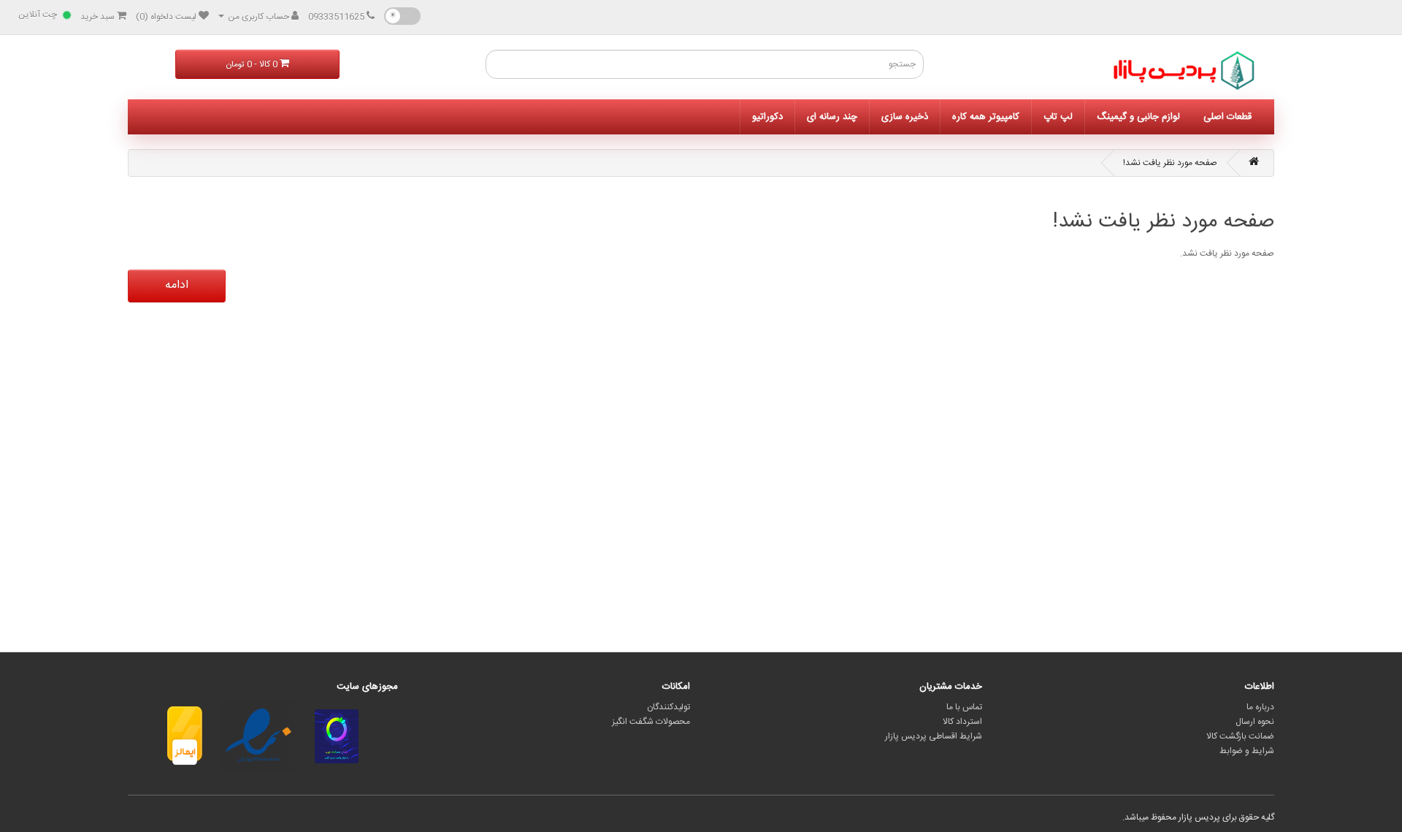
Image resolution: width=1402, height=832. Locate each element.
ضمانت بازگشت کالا (1240, 736)
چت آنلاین (37, 14)
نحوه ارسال (1255, 721)
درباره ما (1260, 707)
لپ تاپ (1058, 117)
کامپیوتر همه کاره (985, 117)
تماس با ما (964, 707)
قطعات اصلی (1227, 117)
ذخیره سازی (904, 117)
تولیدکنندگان (668, 707)
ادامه (176, 285)
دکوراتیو (767, 117)
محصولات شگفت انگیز (651, 721)
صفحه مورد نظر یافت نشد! (1170, 163)
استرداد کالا (962, 721)
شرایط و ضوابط (1246, 751)
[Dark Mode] (402, 16)
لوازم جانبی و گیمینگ (1138, 117)
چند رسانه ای (832, 117)
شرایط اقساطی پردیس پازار (933, 736)
